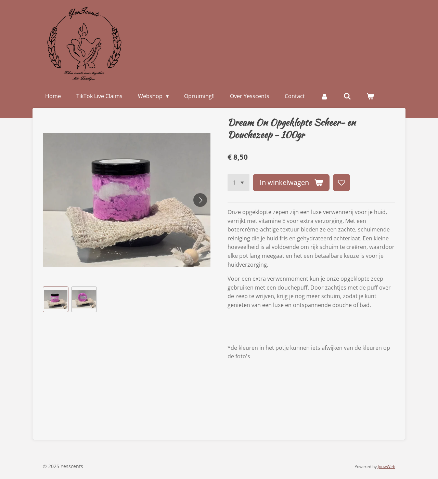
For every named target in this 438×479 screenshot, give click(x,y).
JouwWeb (386, 466)
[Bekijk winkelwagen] (370, 96)
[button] (55, 299)
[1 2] (238, 182)
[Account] (324, 96)
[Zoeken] (347, 96)
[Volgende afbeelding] (200, 200)
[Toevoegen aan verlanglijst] (341, 182)
